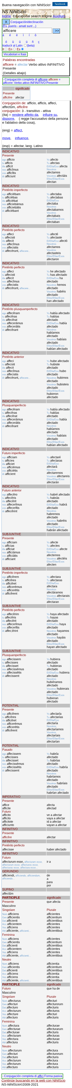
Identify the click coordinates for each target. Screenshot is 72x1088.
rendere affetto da (25, 115)
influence (21, 138)
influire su (50, 115)
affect (18, 130)
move (6, 138)
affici (40, 1076)
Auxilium (59, 16)
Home (6, 16)
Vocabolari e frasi (15, 54)
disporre (8, 119)
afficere (43, 79)
